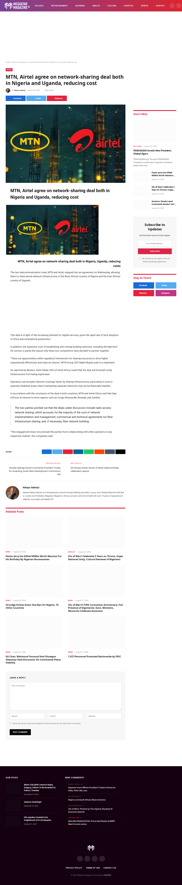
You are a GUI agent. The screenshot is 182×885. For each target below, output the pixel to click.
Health (96, 5)
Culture (111, 5)
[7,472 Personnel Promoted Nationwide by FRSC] (96, 632)
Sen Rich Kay (73, 818)
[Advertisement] (91, 36)
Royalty (71, 552)
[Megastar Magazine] (17, 6)
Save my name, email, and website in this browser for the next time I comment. (47, 723)
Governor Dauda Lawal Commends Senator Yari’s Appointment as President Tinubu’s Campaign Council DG (164, 203)
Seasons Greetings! (32, 801)
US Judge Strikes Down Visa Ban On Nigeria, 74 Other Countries (32, 606)
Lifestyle (128, 5)
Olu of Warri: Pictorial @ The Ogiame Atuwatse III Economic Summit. (90, 810)
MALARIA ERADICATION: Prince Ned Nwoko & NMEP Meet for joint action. (91, 822)
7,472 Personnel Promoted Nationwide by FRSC (94, 656)
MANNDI (107, 875)
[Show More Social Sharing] (70, 98)
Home (8, 62)
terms (145, 262)
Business (80, 5)
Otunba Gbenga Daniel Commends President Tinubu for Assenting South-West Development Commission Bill (35, 471)
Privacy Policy (74, 868)
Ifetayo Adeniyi (19, 90)
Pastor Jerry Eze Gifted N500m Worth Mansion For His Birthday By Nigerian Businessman (34, 558)
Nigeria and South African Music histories (87, 800)
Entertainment (59, 5)
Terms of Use (93, 868)
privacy (154, 262)
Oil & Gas (137, 146)
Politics (39, 5)
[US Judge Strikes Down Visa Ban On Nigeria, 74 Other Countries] (34, 581)
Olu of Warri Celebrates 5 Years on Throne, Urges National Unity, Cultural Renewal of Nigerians (95, 558)
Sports (144, 5)
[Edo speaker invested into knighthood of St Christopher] (13, 821)
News (9, 70)
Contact (160, 5)
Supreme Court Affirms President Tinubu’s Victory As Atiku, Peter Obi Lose (91, 789)
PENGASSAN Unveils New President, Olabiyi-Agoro (152, 152)
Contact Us (110, 868)
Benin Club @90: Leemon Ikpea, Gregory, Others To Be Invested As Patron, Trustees (39, 787)
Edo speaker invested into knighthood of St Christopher (37, 818)
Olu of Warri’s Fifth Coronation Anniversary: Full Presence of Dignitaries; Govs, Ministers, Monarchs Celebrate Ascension (95, 608)
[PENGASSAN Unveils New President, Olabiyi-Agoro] (154, 131)
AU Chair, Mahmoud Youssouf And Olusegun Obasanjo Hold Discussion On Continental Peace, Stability (33, 659)
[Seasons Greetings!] (13, 805)
